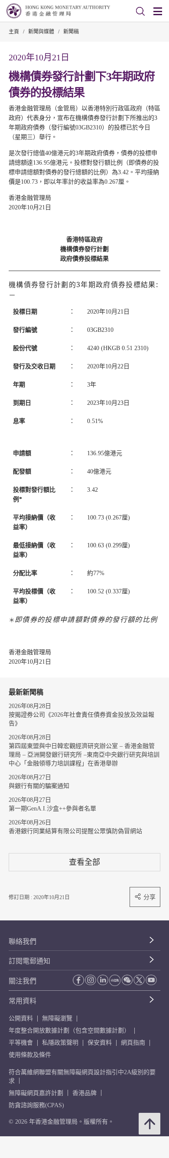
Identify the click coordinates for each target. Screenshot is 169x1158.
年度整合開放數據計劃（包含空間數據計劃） (69, 1030)
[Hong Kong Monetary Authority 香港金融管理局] (58, 10)
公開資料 (21, 1018)
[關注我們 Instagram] (90, 980)
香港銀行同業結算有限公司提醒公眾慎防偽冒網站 (75, 831)
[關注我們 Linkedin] (102, 980)
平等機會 (21, 1042)
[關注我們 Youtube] (151, 980)
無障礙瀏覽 (57, 1018)
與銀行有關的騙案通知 (39, 786)
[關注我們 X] (139, 980)
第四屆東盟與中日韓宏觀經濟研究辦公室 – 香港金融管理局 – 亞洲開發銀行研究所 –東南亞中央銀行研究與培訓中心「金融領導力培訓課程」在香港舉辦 (84, 755)
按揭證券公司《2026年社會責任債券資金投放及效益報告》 (81, 719)
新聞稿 (71, 32)
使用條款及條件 (30, 1055)
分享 (149, 896)
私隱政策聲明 (60, 1042)
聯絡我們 (22, 941)
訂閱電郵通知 (29, 961)
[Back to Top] (149, 1124)
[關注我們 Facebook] (78, 980)
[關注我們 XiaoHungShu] (114, 980)
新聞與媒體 (41, 32)
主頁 (14, 32)
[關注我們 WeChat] (127, 980)
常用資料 (22, 1001)
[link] (140, 11)
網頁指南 (133, 1042)
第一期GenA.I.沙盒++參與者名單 (52, 808)
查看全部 (84, 862)
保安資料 (100, 1042)
